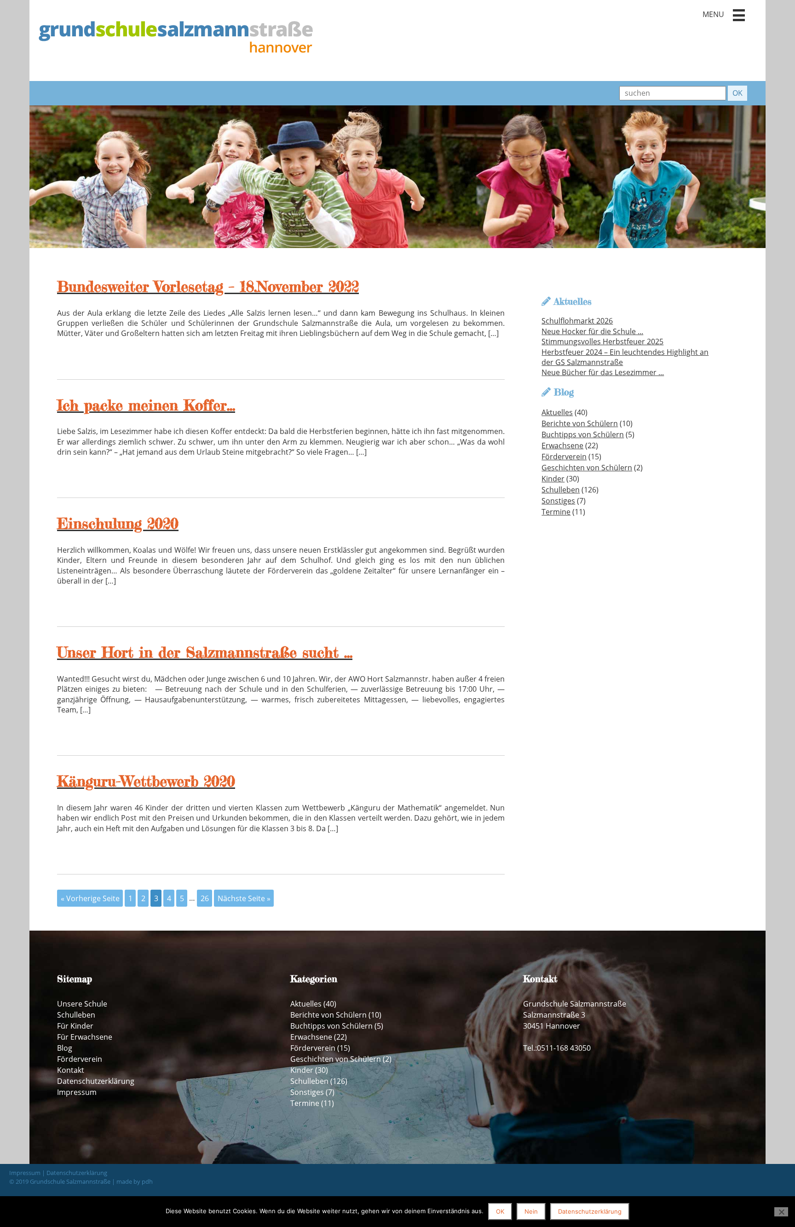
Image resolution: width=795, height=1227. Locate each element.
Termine (556, 512)
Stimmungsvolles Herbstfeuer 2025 (602, 341)
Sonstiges (558, 501)
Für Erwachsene (84, 1037)
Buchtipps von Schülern (583, 434)
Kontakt (70, 1070)
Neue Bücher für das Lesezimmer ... (603, 372)
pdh (147, 1181)
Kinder (553, 479)
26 (205, 898)
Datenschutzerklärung (95, 1081)
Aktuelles (557, 412)
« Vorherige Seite (90, 898)
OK (500, 1211)
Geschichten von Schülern (587, 468)
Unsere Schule (82, 1004)
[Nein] (781, 1211)
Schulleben (561, 490)
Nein (531, 1211)
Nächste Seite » (244, 898)
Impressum (77, 1092)
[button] (739, 15)
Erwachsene (562, 445)
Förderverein (564, 456)
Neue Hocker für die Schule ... (592, 331)
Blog (64, 1048)
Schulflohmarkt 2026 (577, 321)
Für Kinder (75, 1026)
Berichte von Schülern (580, 423)
